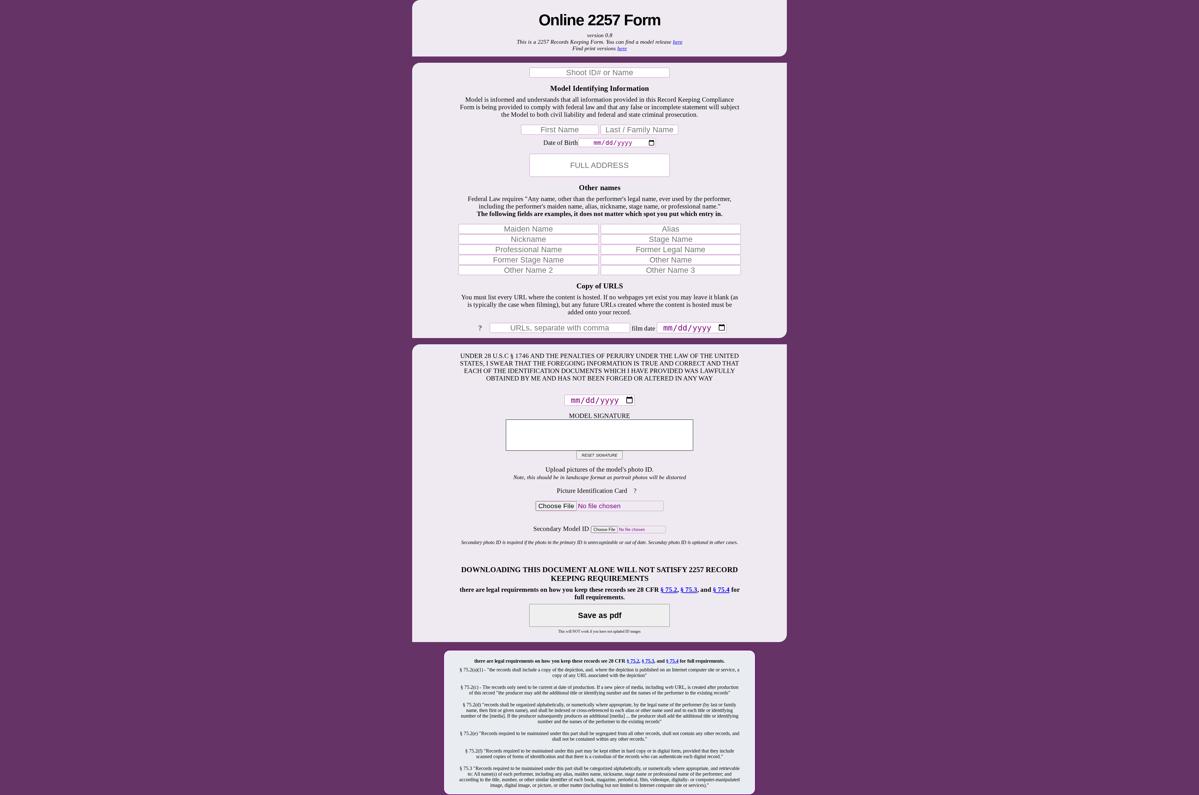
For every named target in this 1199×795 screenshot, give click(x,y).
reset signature (599, 455)
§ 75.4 (721, 589)
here (678, 42)
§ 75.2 (668, 589)
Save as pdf (599, 615)
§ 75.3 (688, 589)
